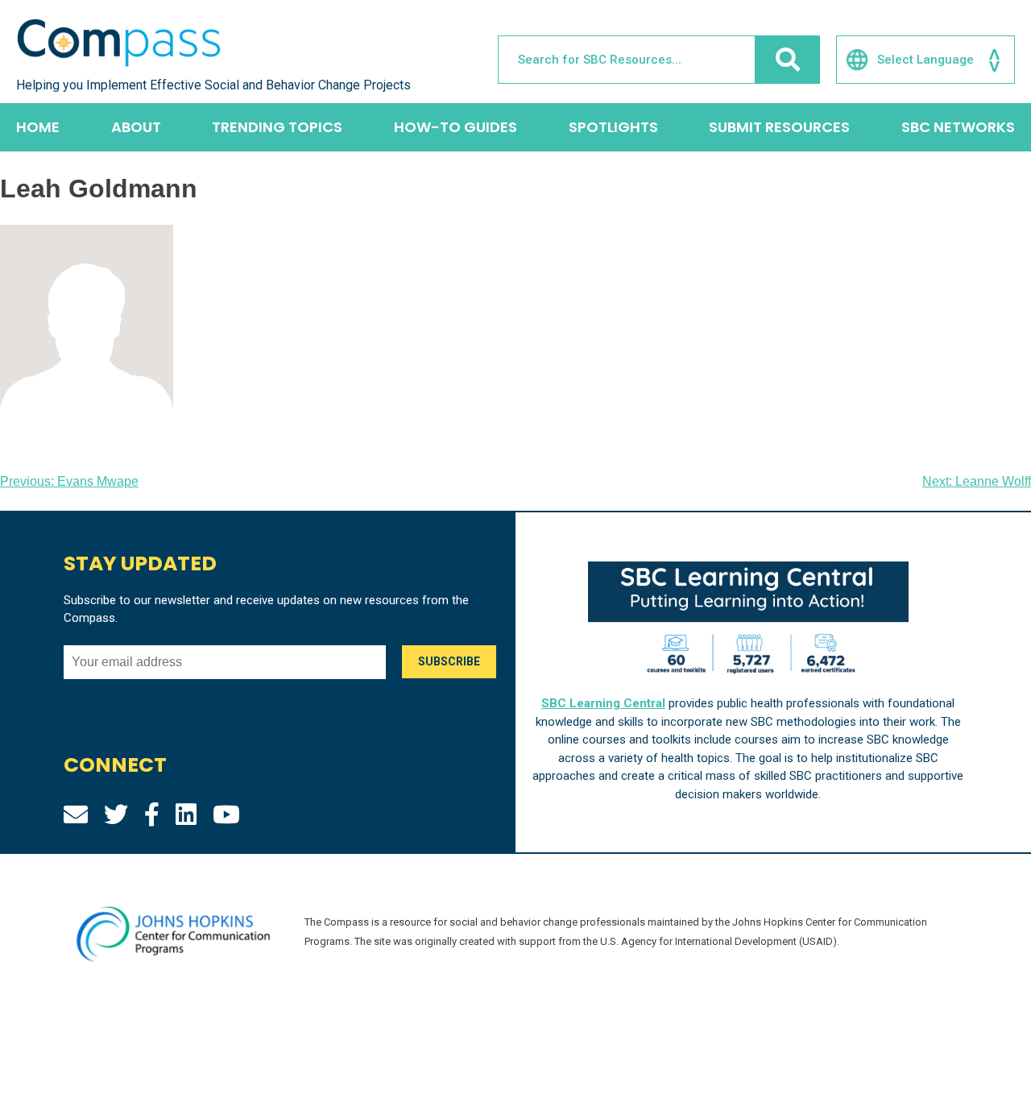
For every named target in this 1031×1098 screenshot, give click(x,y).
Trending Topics (277, 127)
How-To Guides (455, 127)
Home (38, 127)
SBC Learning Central (603, 703)
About (136, 127)
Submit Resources (779, 127)
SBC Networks (958, 127)
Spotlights (613, 127)
